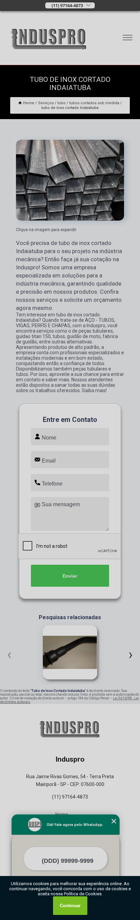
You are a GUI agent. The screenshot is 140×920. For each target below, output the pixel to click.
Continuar (70, 905)
